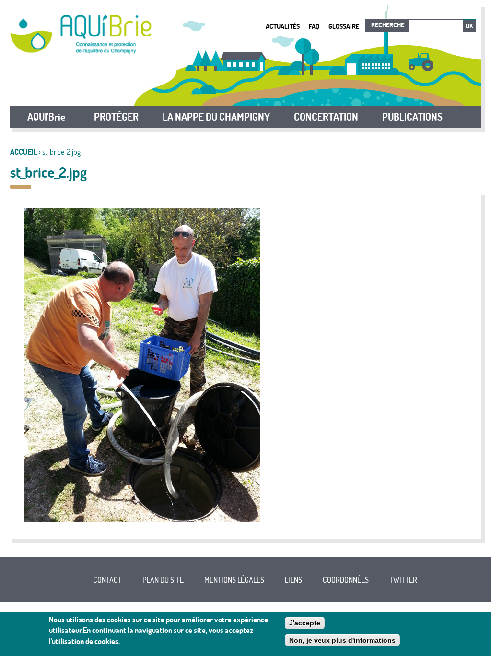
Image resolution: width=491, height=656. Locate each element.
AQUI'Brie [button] (46, 116)
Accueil (23, 152)
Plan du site (163, 579)
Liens (293, 579)
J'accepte (304, 623)
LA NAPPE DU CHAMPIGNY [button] (216, 116)
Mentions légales (234, 579)
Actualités (283, 26)
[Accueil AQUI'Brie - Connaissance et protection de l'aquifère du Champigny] (81, 51)
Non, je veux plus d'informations (342, 640)
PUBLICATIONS (412, 116)
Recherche (387, 25)
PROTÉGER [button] (116, 116)
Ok (469, 26)
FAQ (314, 26)
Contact (107, 579)
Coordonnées (346, 579)
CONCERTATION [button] (326, 116)
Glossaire (343, 26)
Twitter (403, 579)
